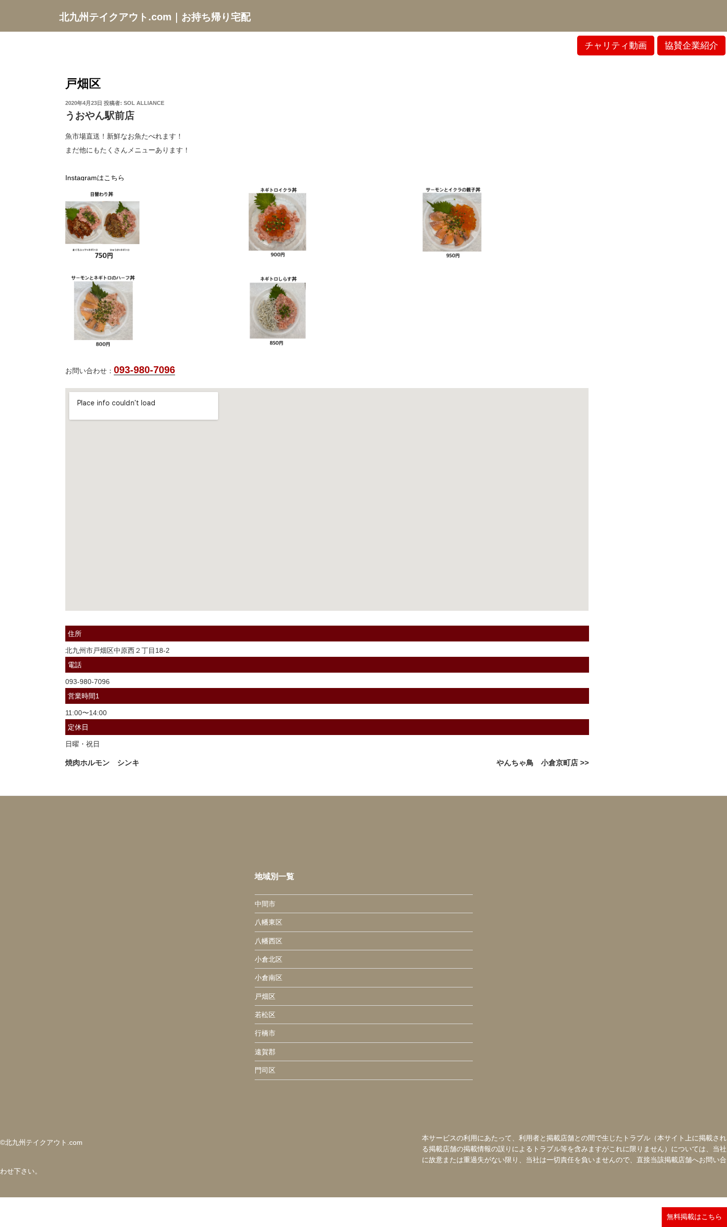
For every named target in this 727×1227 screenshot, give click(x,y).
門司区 (265, 1070)
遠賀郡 (265, 1052)
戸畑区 (83, 83)
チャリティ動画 (616, 45)
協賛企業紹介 (691, 45)
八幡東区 (268, 922)
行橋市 (265, 1033)
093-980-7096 (144, 369)
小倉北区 (268, 959)
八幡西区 (268, 941)
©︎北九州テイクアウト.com (41, 1142)
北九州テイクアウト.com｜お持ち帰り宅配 (155, 16)
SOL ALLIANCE (144, 103)
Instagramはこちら (95, 178)
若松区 (265, 1015)
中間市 (265, 904)
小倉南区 (268, 978)
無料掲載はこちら (694, 1217)
